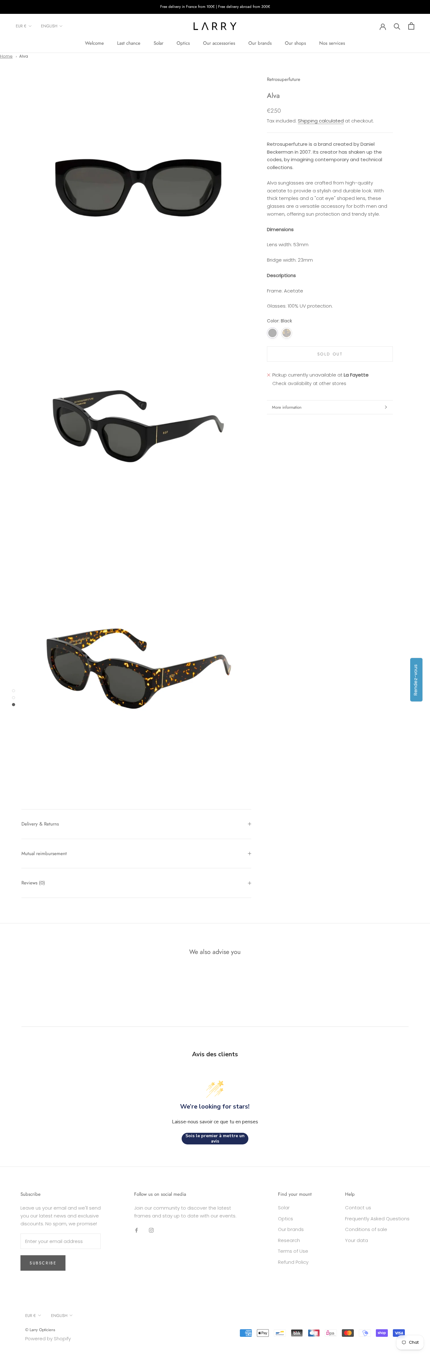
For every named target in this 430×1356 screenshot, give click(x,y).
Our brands (260, 43)
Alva (23, 56)
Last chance (128, 43)
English (49, 26)
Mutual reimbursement (44, 853)
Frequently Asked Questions (377, 1218)
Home (6, 56)
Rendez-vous (415, 679)
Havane (286, 332)
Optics (183, 43)
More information (287, 407)
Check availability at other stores (309, 383)
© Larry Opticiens (40, 1330)
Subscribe (43, 1263)
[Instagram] (151, 1230)
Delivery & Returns (40, 823)
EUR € (21, 26)
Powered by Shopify (48, 1338)
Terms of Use (293, 1251)
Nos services (332, 43)
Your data (356, 1240)
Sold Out (330, 354)
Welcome (94, 43)
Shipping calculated (321, 120)
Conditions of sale (366, 1229)
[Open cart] (411, 26)
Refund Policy (293, 1262)
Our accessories (219, 43)
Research (289, 1240)
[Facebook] (136, 1230)
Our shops (295, 43)
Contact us (358, 1207)
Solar (158, 43)
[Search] (397, 26)
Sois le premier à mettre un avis (215, 1138)
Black (272, 332)
